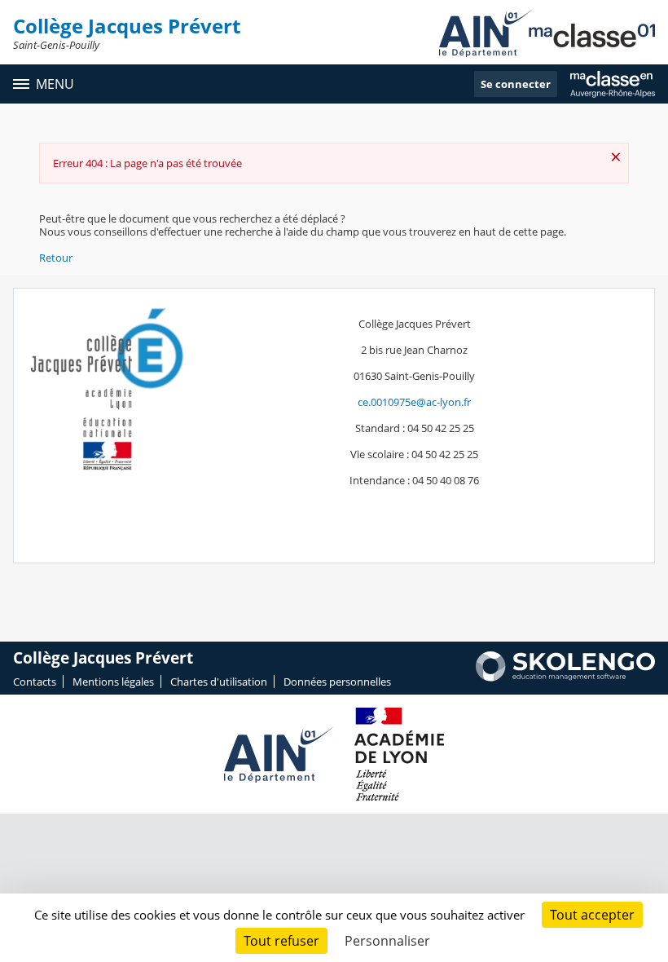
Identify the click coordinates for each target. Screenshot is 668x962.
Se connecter (516, 84)
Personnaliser (387, 941)
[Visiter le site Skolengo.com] (565, 677)
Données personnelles (337, 681)
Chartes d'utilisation (218, 681)
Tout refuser (281, 941)
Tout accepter (592, 915)
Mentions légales (113, 681)
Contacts (34, 681)
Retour (56, 257)
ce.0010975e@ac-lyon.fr (414, 402)
